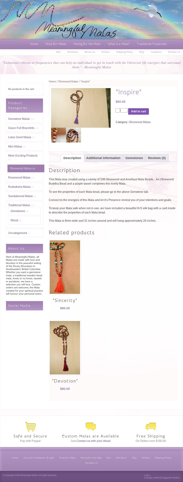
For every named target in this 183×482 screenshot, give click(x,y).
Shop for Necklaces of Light (38, 458)
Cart (58, 52)
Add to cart (138, 111)
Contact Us (174, 52)
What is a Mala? (118, 44)
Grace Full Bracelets (21, 127)
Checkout (72, 52)
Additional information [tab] (103, 158)
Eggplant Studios (171, 477)
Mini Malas (15, 146)
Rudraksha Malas (19, 186)
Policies (106, 52)
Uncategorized (17, 232)
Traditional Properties (152, 44)
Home (34, 44)
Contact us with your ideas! (93, 440)
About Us (90, 52)
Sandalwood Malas (20, 196)
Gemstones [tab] (134, 158)
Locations (156, 52)
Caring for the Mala (87, 44)
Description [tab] (72, 158)
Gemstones (18, 211)
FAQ (141, 52)
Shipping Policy (124, 52)
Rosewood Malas (19, 177)
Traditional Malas (19, 205)
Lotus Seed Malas (19, 137)
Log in (147, 475)
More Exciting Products (23, 155)
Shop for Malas (56, 44)
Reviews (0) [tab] (157, 158)
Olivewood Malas (21, 168)
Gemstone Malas (19, 118)
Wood (14, 220)
